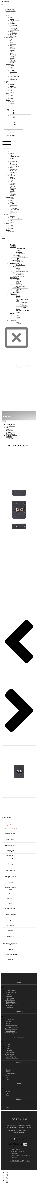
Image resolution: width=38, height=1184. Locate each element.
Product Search (12, 18)
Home (6, 366)
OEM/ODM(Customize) (13, 35)
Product (8, 16)
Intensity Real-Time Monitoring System (13, 187)
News (7, 93)
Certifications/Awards (14, 88)
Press (11, 97)
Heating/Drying (14, 30)
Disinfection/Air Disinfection (18, 254)
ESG (11, 90)
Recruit (12, 92)
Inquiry (12, 101)
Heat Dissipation (13, 47)
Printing (12, 22)
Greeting (12, 84)
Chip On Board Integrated (13, 41)
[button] (9, 106)
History (12, 86)
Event (11, 98)
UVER (2, 4)
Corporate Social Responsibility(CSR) (22, 309)
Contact (8, 100)
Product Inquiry (6, 817)
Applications (9, 64)
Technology (9, 37)
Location (12, 103)
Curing (12, 65)
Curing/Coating (14, 20)
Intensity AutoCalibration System (11, 1032)
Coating (12, 67)
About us (8, 214)
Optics (11, 45)
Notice (11, 95)
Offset (24, 366)
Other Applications (13, 32)
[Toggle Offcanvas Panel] (15, 123)
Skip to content (5, 1)
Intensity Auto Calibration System (13, 60)
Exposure (12, 23)
